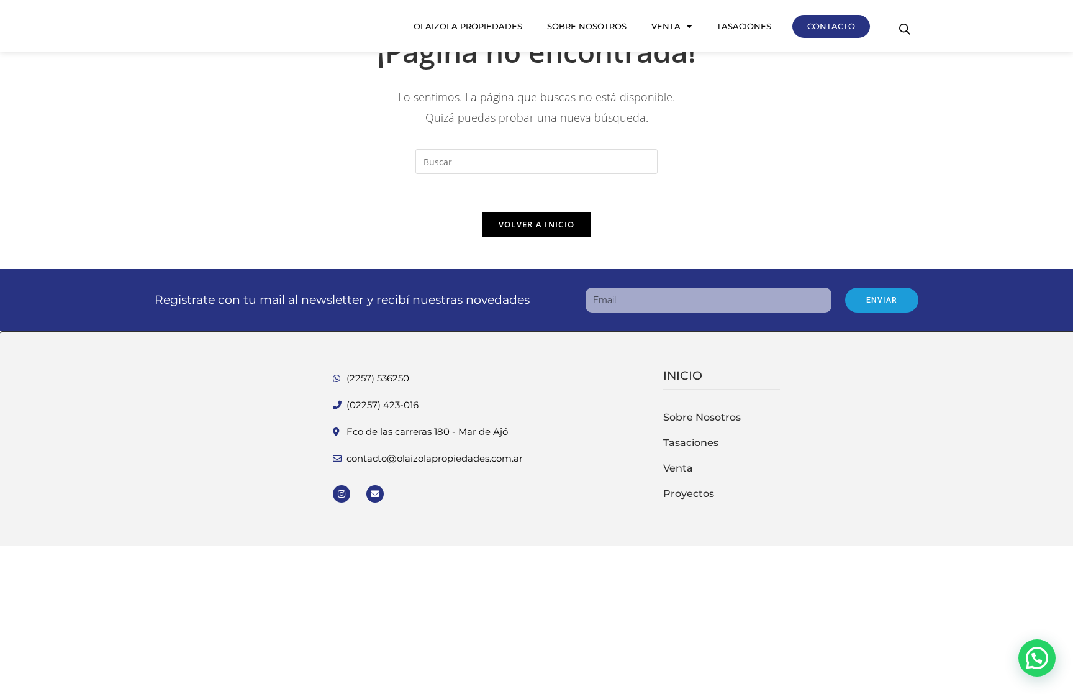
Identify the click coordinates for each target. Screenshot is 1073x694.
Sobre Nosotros (587, 26)
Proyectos (688, 494)
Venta (666, 26)
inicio (682, 375)
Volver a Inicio (537, 224)
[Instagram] (341, 494)
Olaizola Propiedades (468, 26)
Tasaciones (744, 26)
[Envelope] (375, 494)
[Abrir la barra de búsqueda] (905, 29)
